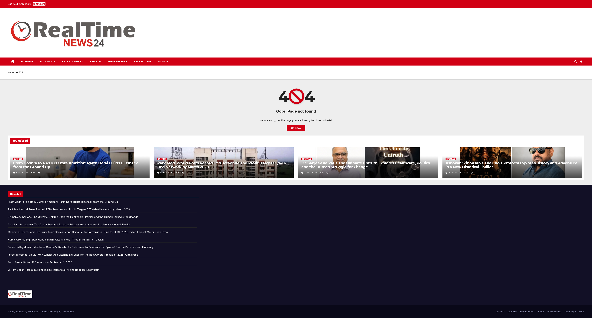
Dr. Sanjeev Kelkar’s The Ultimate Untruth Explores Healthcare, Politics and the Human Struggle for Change (365, 165)
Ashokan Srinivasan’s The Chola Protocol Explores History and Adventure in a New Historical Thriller (511, 165)
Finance (95, 61)
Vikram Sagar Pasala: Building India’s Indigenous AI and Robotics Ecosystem (53, 269)
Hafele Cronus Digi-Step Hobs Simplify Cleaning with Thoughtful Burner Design (56, 239)
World (163, 61)
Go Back (296, 128)
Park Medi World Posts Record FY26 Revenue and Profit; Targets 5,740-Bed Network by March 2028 (221, 165)
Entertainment (72, 61)
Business (27, 61)
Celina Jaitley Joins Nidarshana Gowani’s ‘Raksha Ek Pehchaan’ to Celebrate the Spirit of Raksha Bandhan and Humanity (81, 247)
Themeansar (68, 311)
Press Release (117, 61)
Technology (142, 61)
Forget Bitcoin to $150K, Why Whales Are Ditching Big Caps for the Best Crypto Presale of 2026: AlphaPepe (73, 254)
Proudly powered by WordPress (23, 311)
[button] (575, 61)
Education (47, 61)
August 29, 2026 (26, 172)
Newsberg (53, 311)
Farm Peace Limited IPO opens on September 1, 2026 (40, 262)
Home (11, 72)
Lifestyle (306, 159)
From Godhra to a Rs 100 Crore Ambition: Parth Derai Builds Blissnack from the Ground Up (75, 165)
